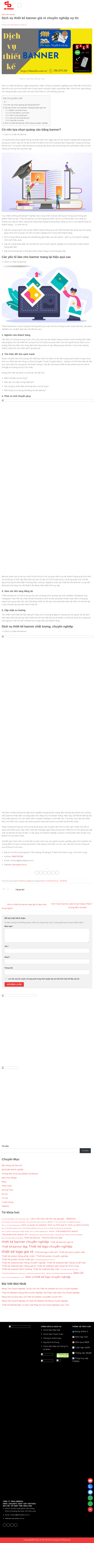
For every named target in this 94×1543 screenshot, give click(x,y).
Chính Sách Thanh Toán (53, 1334)
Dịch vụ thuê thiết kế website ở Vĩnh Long (30, 1228)
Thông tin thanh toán (52, 1338)
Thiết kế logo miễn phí (46, 1252)
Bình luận (9, 926)
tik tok (5, 1194)
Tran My (23, 25)
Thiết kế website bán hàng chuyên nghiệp (24, 1262)
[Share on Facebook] (41, 873)
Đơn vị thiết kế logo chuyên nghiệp (48, 1277)
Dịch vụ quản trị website (34, 1225)
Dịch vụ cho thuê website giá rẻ (11, 1225)
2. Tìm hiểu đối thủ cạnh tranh (18, 113)
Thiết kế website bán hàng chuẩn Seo (66, 1262)
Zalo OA (78, 1272)
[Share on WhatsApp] (37, 873)
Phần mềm (7, 1186)
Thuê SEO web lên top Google (69, 1269)
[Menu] (91, 5)
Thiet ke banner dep (51, 1237)
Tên (7, 946)
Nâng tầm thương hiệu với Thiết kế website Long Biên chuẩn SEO (32, 1297)
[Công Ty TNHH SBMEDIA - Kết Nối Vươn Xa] (9, 5)
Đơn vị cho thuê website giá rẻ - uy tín (13, 1277)
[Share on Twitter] (45, 873)
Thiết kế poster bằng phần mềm (18, 1256)
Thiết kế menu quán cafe (72, 1252)
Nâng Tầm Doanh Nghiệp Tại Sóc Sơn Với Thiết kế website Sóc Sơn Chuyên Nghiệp (40, 1289)
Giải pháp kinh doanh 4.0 (15, 1234)
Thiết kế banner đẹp (15, 1246)
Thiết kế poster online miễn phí (18, 1259)
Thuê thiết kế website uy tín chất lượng (13, 1273)
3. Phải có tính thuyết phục (18, 115)
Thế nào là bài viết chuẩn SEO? (35, 1273)
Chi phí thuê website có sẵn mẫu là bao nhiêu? (16, 1219)
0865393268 (17, 856)
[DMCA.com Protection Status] (63, 1355)
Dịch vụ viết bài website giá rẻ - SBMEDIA (42, 1231)
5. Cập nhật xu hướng (16, 120)
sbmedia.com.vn (19, 865)
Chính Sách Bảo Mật (51, 1330)
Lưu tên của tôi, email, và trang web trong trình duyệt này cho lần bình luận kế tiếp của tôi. (44, 979)
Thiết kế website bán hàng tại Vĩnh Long (58, 1266)
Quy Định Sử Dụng (51, 1342)
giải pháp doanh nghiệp (12, 1169)
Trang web (9, 968)
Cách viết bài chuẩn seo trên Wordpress (13, 1222)
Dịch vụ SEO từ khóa (78, 1225)
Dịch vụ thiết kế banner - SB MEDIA (54, 881)
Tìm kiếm (5, 1146)
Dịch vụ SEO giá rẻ (57, 1225)
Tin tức (5, 1198)
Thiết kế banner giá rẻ (61, 1242)
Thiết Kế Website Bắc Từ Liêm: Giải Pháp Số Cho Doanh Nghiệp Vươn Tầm (35, 1305)
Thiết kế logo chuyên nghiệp (50, 1246)
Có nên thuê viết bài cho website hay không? (67, 1222)
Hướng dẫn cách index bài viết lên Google (41, 1235)
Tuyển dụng (7, 1202)
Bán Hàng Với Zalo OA (12, 1165)
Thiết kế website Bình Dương (17, 1269)
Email (7, 957)
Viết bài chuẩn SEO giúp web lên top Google (59, 1273)
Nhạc (4, 1182)
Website (5, 1206)
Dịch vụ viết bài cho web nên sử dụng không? (58, 1228)
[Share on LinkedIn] (57, 873)
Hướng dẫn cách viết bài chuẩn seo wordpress (68, 1235)
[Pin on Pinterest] (53, 873)
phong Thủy (7, 1190)
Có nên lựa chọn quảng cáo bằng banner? (22, 105)
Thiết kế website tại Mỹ (12, 1311)
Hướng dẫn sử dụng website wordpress (20, 1174)
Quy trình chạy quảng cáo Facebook (12, 1238)
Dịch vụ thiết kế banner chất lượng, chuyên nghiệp (26, 123)
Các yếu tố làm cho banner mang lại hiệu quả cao (25, 108)
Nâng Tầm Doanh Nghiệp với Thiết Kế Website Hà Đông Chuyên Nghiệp (35, 1301)
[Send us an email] (12, 1525)
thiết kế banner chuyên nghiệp (25, 1242)
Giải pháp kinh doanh (67, 1231)
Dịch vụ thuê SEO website (9, 1228)
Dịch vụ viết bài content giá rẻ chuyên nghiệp (15, 1231)
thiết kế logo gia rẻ (17, 1252)
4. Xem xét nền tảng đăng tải (18, 118)
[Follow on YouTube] (16, 1525)
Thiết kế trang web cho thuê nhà (45, 1259)
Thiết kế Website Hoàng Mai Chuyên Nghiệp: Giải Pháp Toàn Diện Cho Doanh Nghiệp (41, 1293)
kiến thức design (8, 14)
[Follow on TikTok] (8, 1525)
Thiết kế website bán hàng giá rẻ (19, 1266)
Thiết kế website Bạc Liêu (46, 1269)
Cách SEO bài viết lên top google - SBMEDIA (53, 1218)
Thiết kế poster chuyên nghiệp (52, 1256)
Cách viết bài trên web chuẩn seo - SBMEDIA (39, 1222)
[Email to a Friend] (49, 873)
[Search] (19, 5)
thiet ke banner (32, 1237)
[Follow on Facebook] (4, 1525)
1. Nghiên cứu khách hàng (17, 110)
